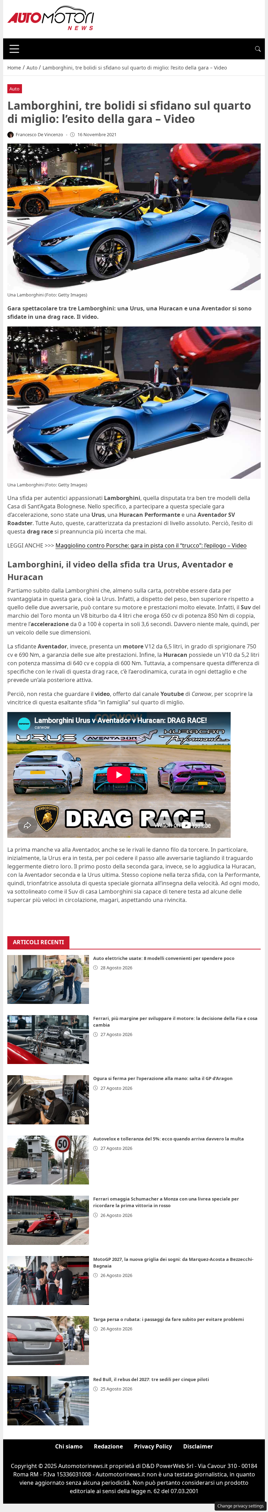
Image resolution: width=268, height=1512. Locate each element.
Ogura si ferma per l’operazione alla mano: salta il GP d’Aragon (162, 1078)
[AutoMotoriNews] (51, 18)
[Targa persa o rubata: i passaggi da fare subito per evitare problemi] (48, 1340)
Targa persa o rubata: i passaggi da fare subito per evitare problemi (168, 1319)
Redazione (108, 1446)
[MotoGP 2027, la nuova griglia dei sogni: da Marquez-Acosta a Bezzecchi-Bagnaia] (48, 1280)
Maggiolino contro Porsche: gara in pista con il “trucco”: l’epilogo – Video (151, 545)
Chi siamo (69, 1446)
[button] (258, 49)
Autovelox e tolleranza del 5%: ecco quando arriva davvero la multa (168, 1139)
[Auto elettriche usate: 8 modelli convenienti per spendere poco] (48, 979)
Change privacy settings (240, 1506)
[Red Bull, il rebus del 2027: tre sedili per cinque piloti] (48, 1400)
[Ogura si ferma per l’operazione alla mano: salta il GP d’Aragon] (48, 1099)
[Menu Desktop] (14, 48)
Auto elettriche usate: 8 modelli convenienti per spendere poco (163, 958)
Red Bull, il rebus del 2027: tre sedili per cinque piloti (151, 1379)
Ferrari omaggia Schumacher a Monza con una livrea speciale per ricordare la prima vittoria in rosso (166, 1202)
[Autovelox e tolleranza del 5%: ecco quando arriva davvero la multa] (48, 1160)
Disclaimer (198, 1446)
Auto (14, 89)
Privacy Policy (153, 1446)
